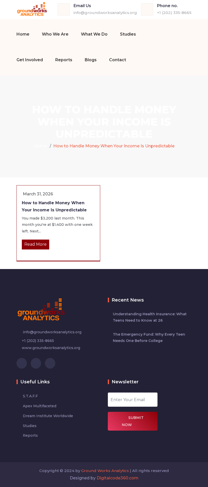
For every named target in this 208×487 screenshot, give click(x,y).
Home (22, 34)
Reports (63, 59)
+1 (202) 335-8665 (174, 12)
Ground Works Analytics (105, 470)
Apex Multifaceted (39, 406)
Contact (117, 59)
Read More (35, 244)
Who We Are (55, 34)
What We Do (94, 34)
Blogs (91, 59)
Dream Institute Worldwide (48, 416)
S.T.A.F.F (30, 396)
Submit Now (133, 421)
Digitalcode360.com (117, 478)
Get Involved (29, 59)
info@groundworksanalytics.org (105, 12)
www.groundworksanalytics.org (51, 347)
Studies (128, 34)
